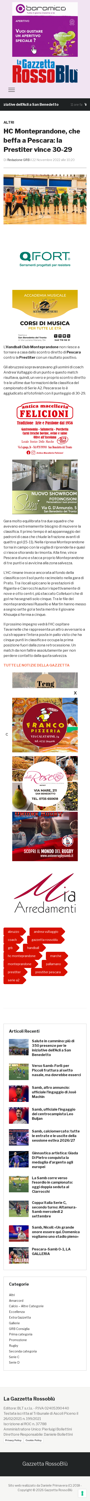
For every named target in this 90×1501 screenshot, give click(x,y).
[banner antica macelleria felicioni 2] (45, 428)
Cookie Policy (34, 1440)
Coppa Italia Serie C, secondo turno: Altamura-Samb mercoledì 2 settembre (54, 1209)
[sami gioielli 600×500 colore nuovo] (45, 487)
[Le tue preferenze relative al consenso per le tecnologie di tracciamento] (82, 1493)
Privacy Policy (13, 1440)
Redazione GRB (18, 160)
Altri (8, 122)
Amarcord (16, 1300)
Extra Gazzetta (20, 1317)
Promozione (18, 1340)
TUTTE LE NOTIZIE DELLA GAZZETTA (36, 665)
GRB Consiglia (19, 1329)
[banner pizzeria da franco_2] (45, 725)
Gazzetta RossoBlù (45, 1464)
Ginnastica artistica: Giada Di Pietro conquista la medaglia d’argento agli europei (55, 1160)
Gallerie (14, 1323)
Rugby (13, 1345)
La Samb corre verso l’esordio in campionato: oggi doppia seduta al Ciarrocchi (52, 1185)
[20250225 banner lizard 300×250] (45, 317)
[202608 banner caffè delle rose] (45, 783)
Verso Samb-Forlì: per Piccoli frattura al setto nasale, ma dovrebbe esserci (56, 1070)
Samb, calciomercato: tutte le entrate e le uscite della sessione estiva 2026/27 (56, 1136)
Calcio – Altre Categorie (26, 1306)
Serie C (14, 1357)
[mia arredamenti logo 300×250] (45, 892)
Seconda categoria (23, 1351)
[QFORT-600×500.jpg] (45, 259)
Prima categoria (20, 1334)
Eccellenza (17, 1312)
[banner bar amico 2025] (45, 29)
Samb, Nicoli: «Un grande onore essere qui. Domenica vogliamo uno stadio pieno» (56, 1232)
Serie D (14, 1362)
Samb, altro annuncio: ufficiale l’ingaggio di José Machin (54, 1092)
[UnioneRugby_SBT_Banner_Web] (45, 834)
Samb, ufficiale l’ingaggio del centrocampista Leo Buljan (53, 1114)
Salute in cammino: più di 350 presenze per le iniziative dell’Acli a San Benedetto (53, 1048)
